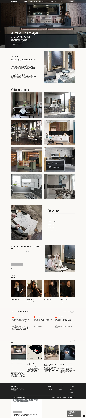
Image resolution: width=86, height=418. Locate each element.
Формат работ (41, 1)
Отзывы (52, 1)
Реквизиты (54, 397)
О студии (25, 1)
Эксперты (47, 1)
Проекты (60, 389)
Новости (56, 1)
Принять (70, 415)
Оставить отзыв (67, 311)
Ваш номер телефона (15, 256)
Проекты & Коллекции (33, 1)
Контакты (61, 1)
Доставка (71, 392)
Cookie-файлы (59, 397)
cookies (74, 411)
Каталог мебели (62, 388)
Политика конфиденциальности (69, 397)
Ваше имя (12, 253)
